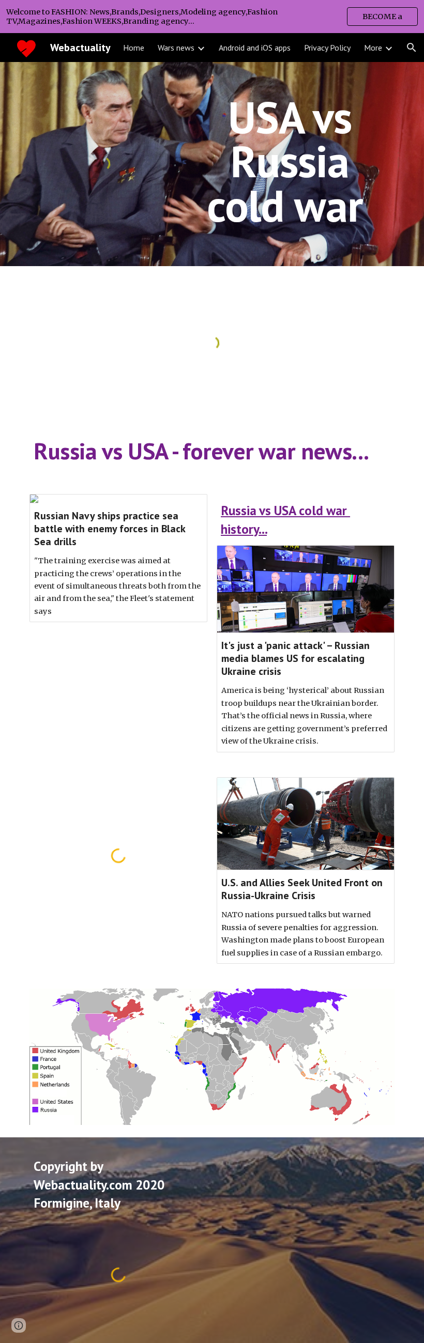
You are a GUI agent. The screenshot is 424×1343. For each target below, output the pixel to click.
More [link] (373, 47)
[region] (212, 16)
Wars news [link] (176, 47)
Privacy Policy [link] (327, 47)
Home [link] (133, 47)
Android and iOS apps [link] (255, 47)
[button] (411, 47)
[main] (290, 161)
